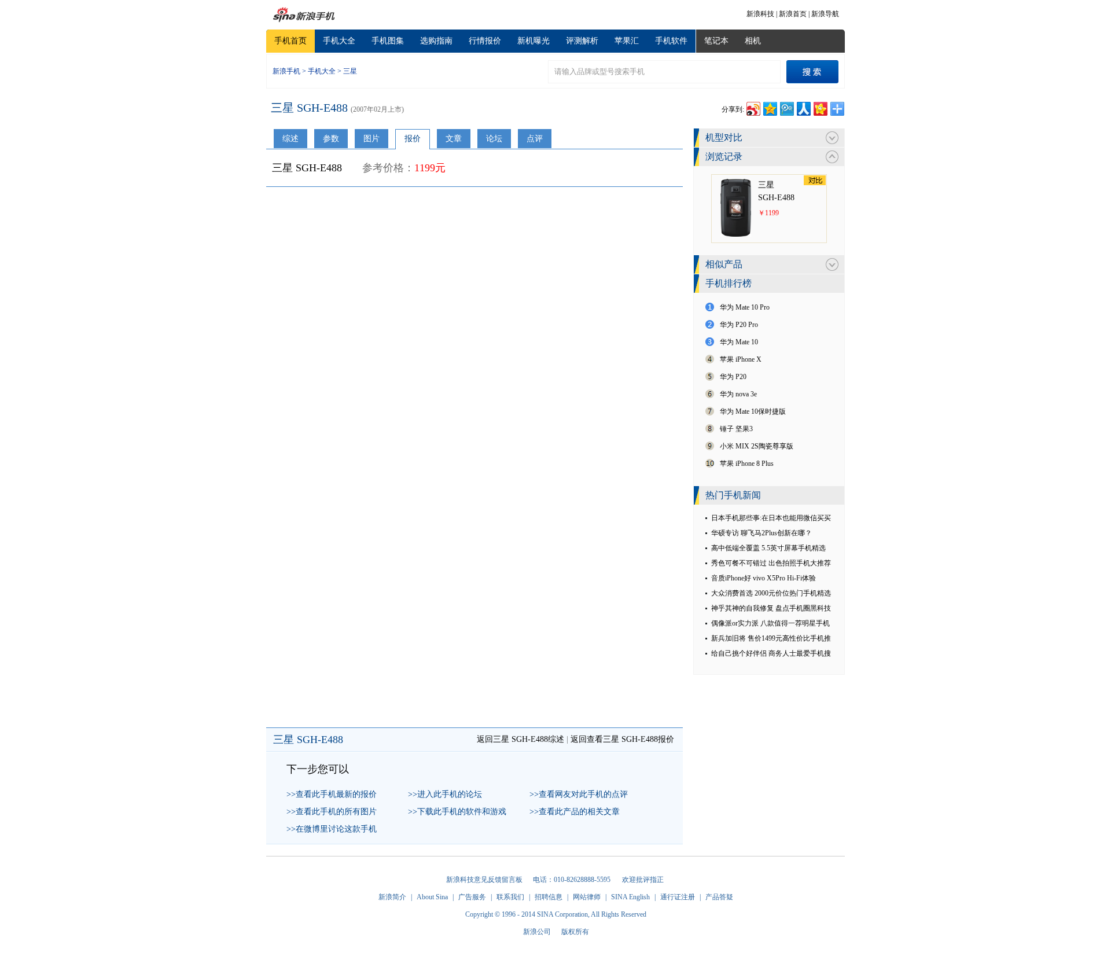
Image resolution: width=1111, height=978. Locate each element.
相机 (753, 40)
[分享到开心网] (819, 107)
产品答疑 (719, 897)
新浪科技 (760, 14)
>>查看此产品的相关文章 (574, 811)
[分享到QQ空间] (769, 107)
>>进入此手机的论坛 (445, 794)
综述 (290, 138)
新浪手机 (286, 71)
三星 (350, 71)
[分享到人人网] (802, 107)
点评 (535, 138)
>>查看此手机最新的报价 (331, 794)
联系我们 (510, 897)
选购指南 (436, 40)
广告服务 (472, 897)
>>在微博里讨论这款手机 (331, 829)
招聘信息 (548, 897)
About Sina (432, 897)
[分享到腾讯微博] (786, 107)
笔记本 (716, 40)
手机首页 (290, 40)
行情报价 (485, 40)
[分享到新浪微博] (752, 107)
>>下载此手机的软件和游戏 (457, 811)
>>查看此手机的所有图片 (331, 811)
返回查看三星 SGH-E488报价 (622, 739)
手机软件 (671, 40)
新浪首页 (793, 14)
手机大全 (339, 40)
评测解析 (582, 40)
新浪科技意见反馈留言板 (484, 880)
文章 (454, 138)
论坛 (494, 138)
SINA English (630, 897)
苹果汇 (627, 40)
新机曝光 (533, 40)
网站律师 (587, 897)
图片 (371, 138)
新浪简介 (392, 897)
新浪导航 (825, 14)
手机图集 (387, 40)
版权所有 (575, 932)
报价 (412, 138)
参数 (331, 138)
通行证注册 (677, 897)
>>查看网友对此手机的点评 (578, 794)
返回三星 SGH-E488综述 (520, 739)
